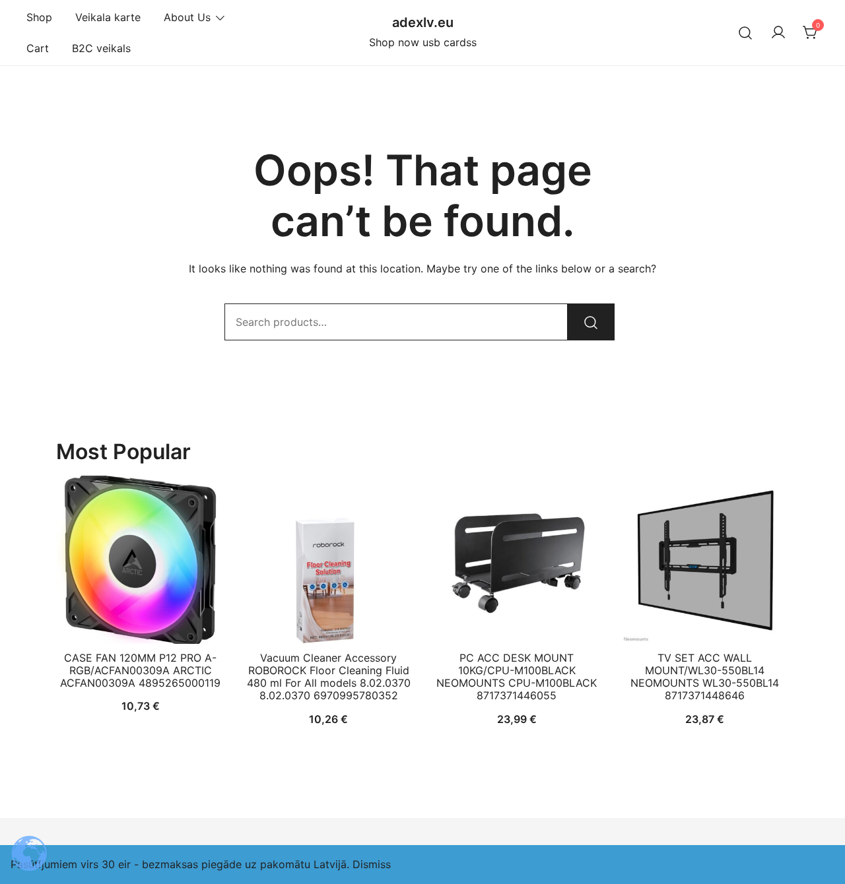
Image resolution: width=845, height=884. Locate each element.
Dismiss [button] (372, 864)
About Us (187, 17)
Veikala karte (108, 17)
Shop (39, 17)
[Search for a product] (745, 33)
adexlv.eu (423, 22)
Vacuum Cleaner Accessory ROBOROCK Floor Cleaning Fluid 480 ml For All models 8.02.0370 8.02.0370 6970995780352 (329, 677)
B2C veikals (101, 48)
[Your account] (778, 33)
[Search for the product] (591, 321)
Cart (37, 48)
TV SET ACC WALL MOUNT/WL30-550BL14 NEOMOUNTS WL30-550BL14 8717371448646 (704, 677)
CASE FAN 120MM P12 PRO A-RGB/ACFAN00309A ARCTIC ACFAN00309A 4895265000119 (140, 670)
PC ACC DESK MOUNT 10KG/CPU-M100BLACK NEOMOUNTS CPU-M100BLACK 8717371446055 (516, 677)
